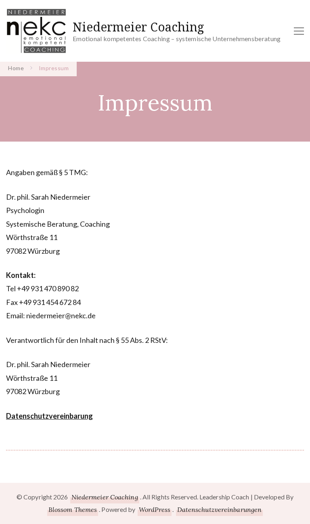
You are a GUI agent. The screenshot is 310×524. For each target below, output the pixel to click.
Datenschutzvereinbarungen (219, 509)
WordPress (155, 509)
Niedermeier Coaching (138, 27)
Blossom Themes (72, 509)
